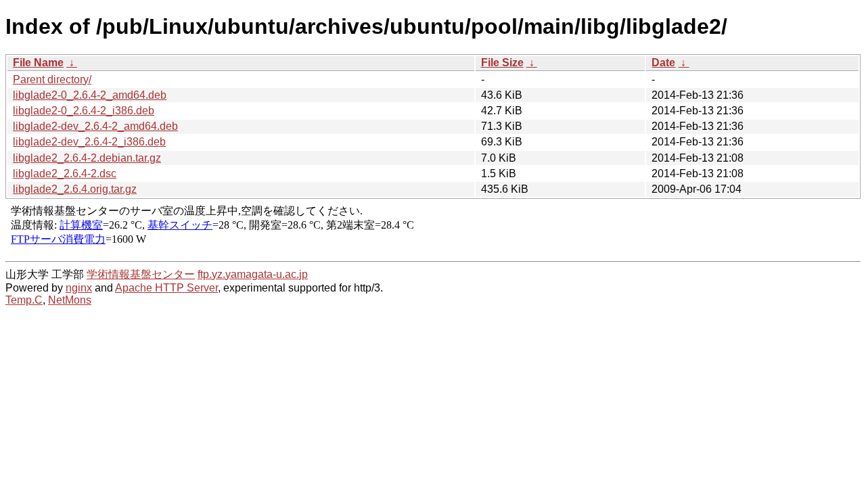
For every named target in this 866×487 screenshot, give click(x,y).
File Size (502, 62)
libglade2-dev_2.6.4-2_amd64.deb (95, 126)
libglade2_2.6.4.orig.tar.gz (75, 189)
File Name (38, 62)
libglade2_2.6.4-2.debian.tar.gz (87, 158)
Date (663, 62)
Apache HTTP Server (166, 288)
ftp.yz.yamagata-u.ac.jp (253, 274)
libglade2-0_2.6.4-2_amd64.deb (89, 95)
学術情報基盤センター (141, 274)
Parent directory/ (52, 79)
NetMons (69, 300)
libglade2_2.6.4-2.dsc (64, 173)
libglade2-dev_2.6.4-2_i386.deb (89, 141)
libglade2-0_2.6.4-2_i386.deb (83, 110)
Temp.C (24, 300)
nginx (79, 288)
